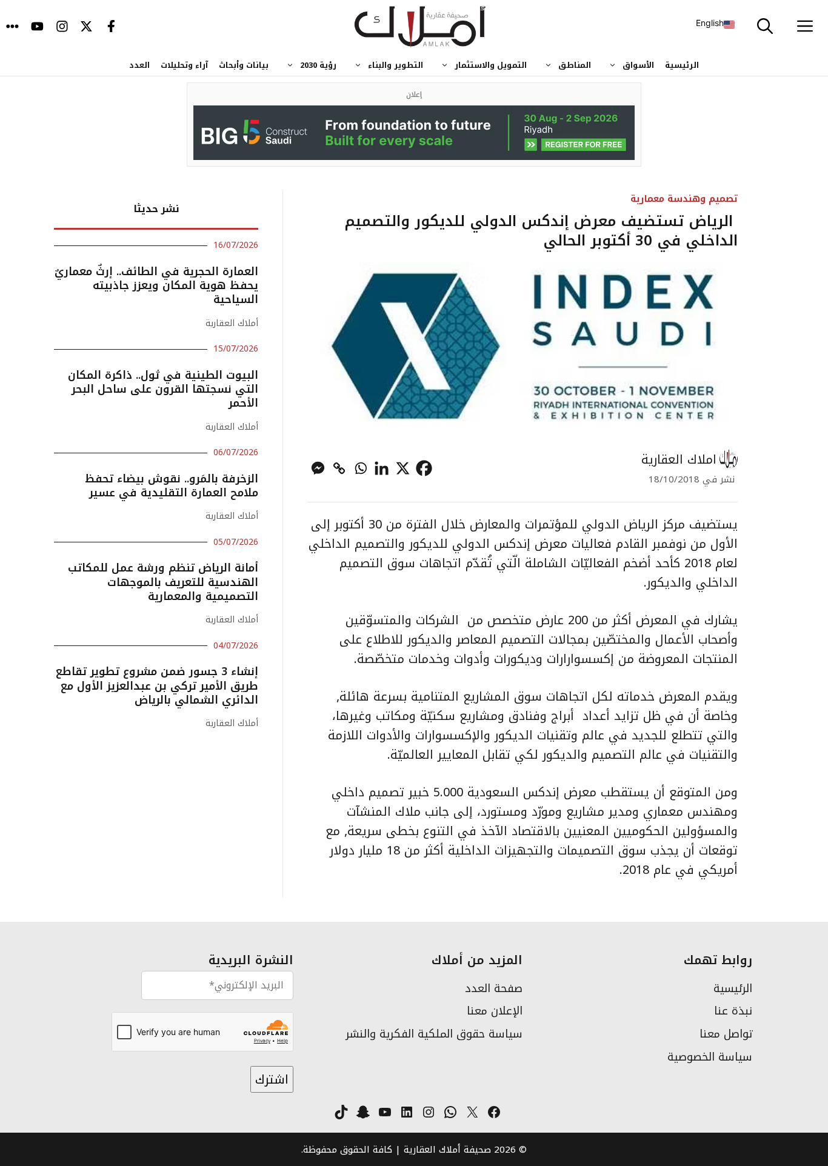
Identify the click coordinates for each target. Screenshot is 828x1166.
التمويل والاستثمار (491, 65)
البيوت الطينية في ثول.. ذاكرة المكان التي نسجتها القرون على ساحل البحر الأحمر (163, 389)
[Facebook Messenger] (318, 468)
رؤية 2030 (318, 65)
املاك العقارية (678, 459)
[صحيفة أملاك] (420, 27)
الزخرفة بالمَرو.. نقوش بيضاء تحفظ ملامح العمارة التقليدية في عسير (171, 485)
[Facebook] (424, 468)
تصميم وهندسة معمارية (684, 198)
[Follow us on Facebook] (111, 27)
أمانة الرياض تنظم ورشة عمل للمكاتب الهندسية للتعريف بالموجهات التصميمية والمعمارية (163, 582)
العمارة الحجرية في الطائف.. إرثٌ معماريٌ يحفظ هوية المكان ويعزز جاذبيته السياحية (156, 285)
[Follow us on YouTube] (37, 27)
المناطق (574, 65)
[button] (765, 27)
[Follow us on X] (86, 27)
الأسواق (638, 65)
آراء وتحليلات (184, 65)
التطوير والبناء (395, 65)
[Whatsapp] (360, 468)
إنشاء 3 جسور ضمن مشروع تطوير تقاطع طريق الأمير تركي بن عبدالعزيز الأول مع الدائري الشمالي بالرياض (157, 685)
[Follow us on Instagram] (62, 27)
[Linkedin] (381, 468)
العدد (139, 65)
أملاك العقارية (231, 323)
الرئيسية (682, 65)
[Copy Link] (339, 468)
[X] (402, 468)
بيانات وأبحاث (244, 65)
